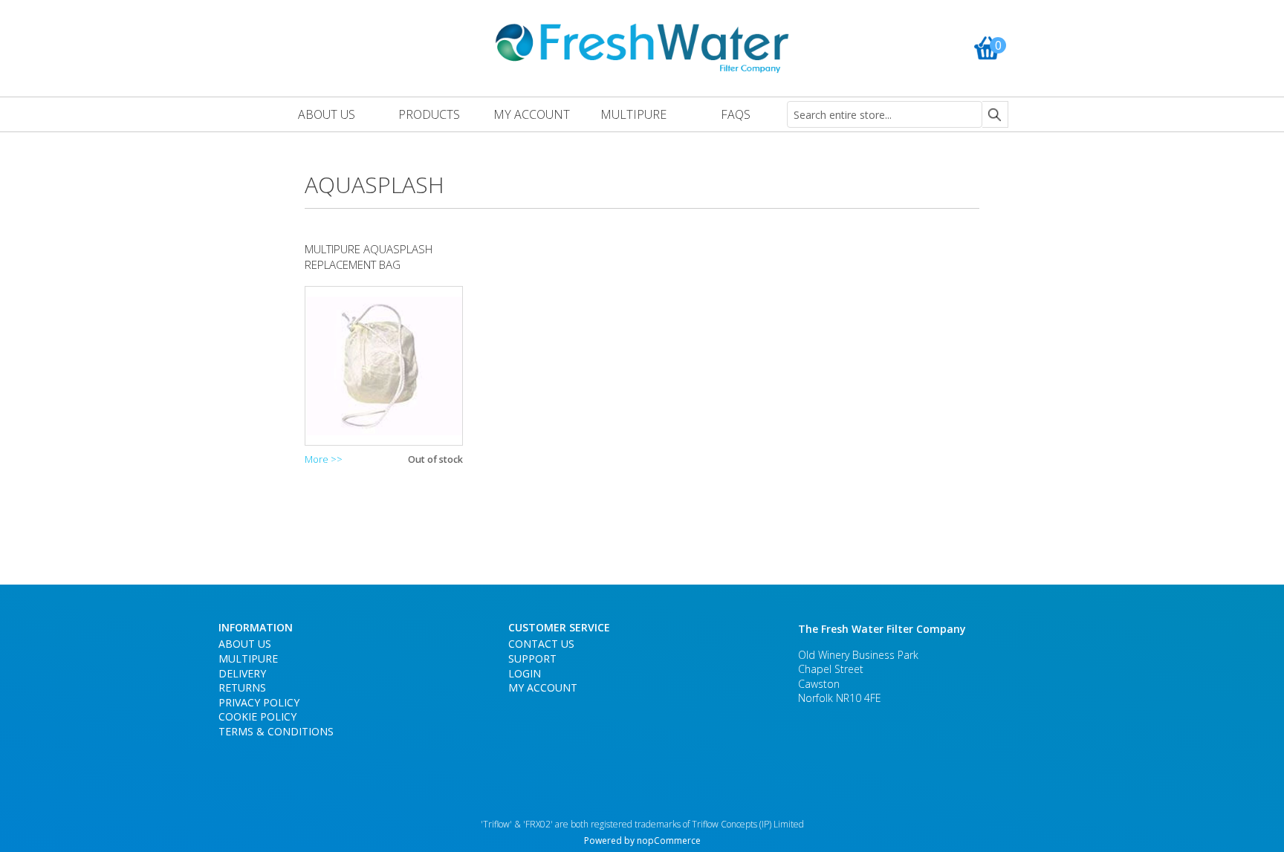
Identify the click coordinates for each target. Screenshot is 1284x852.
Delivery (242, 673)
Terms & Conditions (276, 731)
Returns (242, 687)
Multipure (248, 658)
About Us (244, 644)
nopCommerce (669, 840)
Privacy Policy (258, 702)
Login (524, 673)
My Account (542, 687)
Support (532, 658)
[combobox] (885, 114)
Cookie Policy (257, 716)
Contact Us (541, 644)
